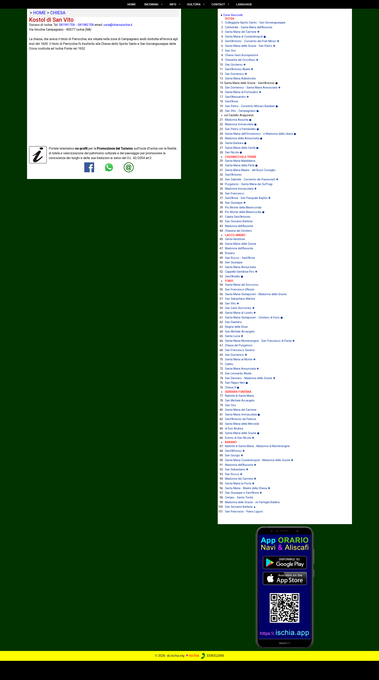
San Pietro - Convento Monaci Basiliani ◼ (251, 106)
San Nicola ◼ (233, 152)
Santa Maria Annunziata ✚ (242, 368)
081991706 (67, 25)
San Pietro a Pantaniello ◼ (242, 129)
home (39, 12)
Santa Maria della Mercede (242, 424)
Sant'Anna (231, 101)
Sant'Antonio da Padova (240, 419)
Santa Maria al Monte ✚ (240, 359)
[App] (284, 587)
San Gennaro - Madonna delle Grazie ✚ (250, 378)
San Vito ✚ (232, 303)
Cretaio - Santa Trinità (239, 497)
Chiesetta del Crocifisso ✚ (241, 60)
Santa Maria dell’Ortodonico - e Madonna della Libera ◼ (260, 134)
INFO (173, 4)
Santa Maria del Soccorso (241, 284)
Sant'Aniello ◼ (234, 276)
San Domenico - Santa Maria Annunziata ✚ (252, 87)
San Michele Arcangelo (240, 331)
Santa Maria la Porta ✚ (239, 483)
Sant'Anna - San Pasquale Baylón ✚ (248, 198)
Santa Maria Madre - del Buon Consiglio (250, 170)
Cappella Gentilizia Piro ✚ (241, 271)
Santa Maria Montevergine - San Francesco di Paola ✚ (260, 341)
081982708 (86, 25)
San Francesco (234, 193)
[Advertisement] (186, 670)
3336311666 (215, 655)
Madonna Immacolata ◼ (241, 124)
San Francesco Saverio (240, 350)
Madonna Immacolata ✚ (241, 188)
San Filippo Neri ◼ (236, 382)
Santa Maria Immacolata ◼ (242, 414)
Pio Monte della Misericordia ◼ (245, 212)
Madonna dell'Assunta (239, 226)
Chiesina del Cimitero (238, 231)
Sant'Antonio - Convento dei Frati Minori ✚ (252, 41)
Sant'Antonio (233, 174)
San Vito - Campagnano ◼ (242, 111)
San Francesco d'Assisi (239, 289)
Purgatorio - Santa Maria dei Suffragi (248, 184)
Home (131, 4)
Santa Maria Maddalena (240, 161)
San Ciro (230, 50)
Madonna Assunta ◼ (238, 119)
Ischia (194, 655)
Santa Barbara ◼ (236, 143)
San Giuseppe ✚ (235, 202)
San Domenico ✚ (236, 74)
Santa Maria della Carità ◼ (242, 148)
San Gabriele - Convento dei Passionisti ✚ (251, 179)
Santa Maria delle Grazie (240, 244)
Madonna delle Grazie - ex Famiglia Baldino (252, 502)
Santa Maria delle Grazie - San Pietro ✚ (250, 46)
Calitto (229, 364)
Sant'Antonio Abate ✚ (239, 69)
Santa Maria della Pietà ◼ (241, 165)
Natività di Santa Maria (239, 395)
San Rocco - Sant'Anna (240, 258)
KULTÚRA (194, 4)
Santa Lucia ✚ (234, 336)
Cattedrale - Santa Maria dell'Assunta (248, 27)
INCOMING (151, 4)
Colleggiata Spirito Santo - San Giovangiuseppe (255, 22)
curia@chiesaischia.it (117, 25)
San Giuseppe (234, 262)
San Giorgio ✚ (234, 455)
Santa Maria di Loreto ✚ (240, 313)
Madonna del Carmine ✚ (240, 478)
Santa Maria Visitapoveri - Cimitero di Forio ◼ (254, 317)
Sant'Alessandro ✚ (237, 97)
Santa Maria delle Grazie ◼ (242, 433)
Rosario (230, 253)
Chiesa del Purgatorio (238, 345)
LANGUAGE (244, 4)
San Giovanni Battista (238, 221)
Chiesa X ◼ (232, 387)
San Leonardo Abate (238, 373)
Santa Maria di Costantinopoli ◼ (245, 36)
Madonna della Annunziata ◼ (243, 138)
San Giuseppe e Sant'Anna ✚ (243, 492)
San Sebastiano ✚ (236, 469)
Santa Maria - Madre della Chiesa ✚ (247, 488)
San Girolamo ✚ (235, 64)
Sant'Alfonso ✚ (235, 451)
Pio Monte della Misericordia (243, 207)
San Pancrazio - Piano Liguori (244, 511)
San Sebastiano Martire (240, 298)
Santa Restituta (235, 239)
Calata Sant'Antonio (237, 217)
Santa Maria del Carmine (240, 410)
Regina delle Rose (236, 327)
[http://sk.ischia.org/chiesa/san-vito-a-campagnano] (129, 167)
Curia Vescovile (233, 15)
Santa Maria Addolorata (240, 78)
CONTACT (218, 4)
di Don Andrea (234, 428)
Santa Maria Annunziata (240, 267)
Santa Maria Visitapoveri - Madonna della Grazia (255, 294)
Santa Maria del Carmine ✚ (242, 32)
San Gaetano (233, 322)
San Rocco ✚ (233, 474)
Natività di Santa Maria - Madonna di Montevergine (257, 446)
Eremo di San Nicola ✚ (239, 438)
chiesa (58, 12)
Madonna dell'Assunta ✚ (240, 465)
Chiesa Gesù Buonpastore (241, 55)
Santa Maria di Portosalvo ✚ (243, 92)
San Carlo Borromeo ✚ (240, 308)
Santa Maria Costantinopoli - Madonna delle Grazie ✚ (259, 460)
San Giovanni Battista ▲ (240, 507)
